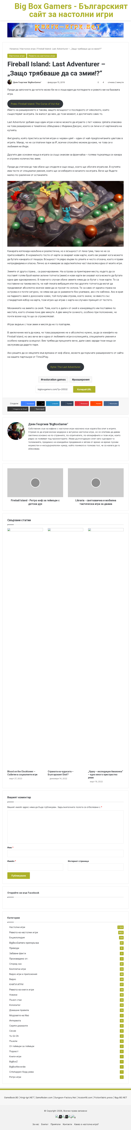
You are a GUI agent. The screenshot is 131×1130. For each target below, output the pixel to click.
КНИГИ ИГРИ (16, 984)
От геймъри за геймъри (21, 1046)
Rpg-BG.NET (121, 1097)
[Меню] (4, 11)
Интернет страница (78, 861)
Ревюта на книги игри (21, 989)
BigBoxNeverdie (17, 1066)
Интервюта (15, 1020)
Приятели (56, 1124)
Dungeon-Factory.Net (65, 1097)
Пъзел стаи (15, 1000)
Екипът (44, 1124)
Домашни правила (19, 1010)
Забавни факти (17, 953)
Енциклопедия (17, 937)
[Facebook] (34, 454)
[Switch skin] (9, 11)
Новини (13, 994)
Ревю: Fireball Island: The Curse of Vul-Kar (35, 103)
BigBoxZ (13, 1061)
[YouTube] (38, 454)
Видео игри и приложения (23, 974)
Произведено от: (18, 958)
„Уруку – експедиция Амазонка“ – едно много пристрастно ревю (105, 774)
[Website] (30, 454)
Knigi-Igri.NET (27, 1097)
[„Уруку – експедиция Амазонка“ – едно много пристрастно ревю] (106, 648)
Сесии (12, 1031)
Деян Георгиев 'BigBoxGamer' (27, 82)
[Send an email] (42, 82)
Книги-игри (15, 1056)
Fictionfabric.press (103, 1097)
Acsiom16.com (85, 1097)
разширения (81, 379)
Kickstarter (14, 1005)
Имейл (11, 861)
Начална (13, 48)
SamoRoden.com (44, 1097)
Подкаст (13, 1051)
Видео (12, 979)
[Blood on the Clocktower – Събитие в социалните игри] (25, 648)
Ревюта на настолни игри (42, 55)
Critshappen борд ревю (21, 1072)
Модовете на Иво (19, 1015)
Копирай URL (84, 389)
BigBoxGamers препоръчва (24, 942)
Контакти (67, 1124)
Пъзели (13, 1041)
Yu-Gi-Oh (14, 1036)
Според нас (15, 964)
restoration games (54, 379)
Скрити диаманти (18, 1025)
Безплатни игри (17, 969)
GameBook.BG (11, 1097)
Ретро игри (15, 1077)
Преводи (14, 948)
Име (10, 847)
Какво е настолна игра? (86, 1124)
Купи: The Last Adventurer (65, 366)
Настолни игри (27, 48)
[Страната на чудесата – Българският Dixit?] (65, 648)
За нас (35, 1124)
